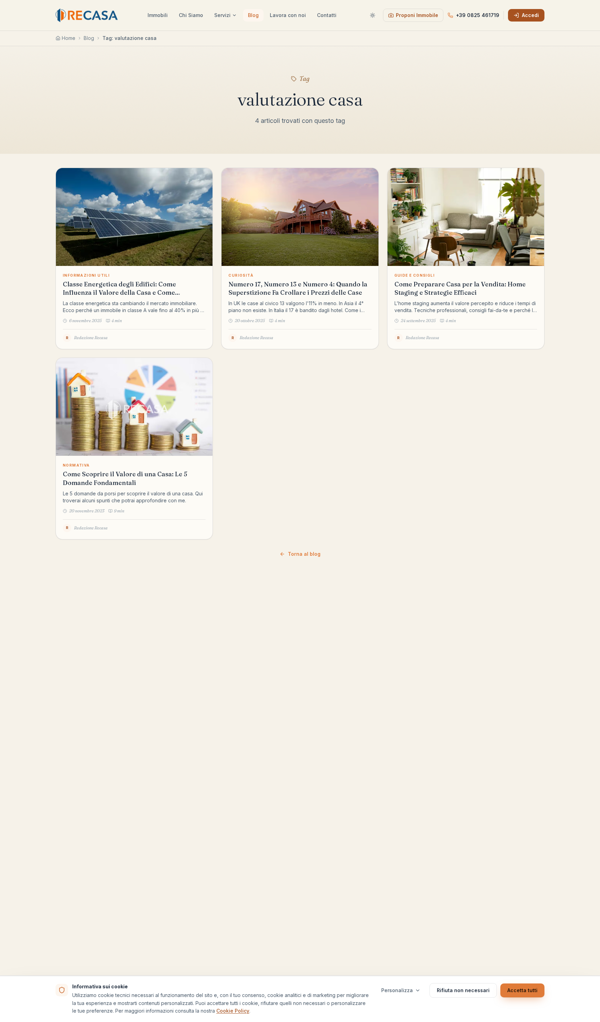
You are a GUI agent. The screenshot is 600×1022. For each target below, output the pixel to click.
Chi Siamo (191, 15)
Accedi (530, 15)
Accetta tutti (522, 990)
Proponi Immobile (417, 15)
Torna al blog (304, 554)
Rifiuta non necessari (463, 990)
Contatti (326, 15)
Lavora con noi (288, 15)
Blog (253, 15)
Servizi (222, 15)
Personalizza (397, 990)
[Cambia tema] (372, 15)
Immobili (158, 15)
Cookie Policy (232, 1011)
